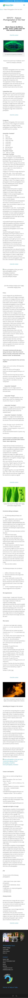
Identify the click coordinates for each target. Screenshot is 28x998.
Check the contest (14, 35)
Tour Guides (5, 949)
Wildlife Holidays (6, 947)
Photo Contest (6, 951)
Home (1, 9)
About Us (5, 953)
